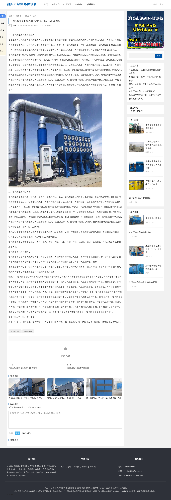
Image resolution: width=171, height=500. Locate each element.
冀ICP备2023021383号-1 (102, 488)
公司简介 (56, 4)
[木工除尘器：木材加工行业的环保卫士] (136, 251)
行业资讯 (67, 4)
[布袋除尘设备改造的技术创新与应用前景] (136, 167)
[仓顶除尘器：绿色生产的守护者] (136, 185)
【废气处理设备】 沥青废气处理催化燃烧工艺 (153, 144)
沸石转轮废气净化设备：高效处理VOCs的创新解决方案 (68, 398)
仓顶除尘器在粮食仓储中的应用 (143, 282)
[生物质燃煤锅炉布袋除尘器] (136, 128)
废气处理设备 (15, 331)
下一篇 (69, 365)
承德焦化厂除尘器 (153, 218)
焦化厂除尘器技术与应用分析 (142, 91)
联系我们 (91, 4)
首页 (46, 4)
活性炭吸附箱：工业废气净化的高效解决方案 (103, 398)
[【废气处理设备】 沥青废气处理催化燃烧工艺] (136, 147)
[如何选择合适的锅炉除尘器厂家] (136, 269)
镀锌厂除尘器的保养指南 (140, 232)
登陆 (155, 4)
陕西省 (18, 16)
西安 (27, 16)
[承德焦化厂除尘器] (136, 220)
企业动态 (79, 4)
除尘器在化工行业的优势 (140, 197)
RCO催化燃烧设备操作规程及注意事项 (23, 368)
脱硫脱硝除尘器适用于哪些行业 (78, 368)
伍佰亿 (124, 488)
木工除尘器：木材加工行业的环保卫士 (153, 248)
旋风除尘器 (18, 34)
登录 (17, 433)
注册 (161, 4)
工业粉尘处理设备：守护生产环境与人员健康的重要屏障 (30, 398)
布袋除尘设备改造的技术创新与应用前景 (153, 164)
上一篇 (11, 365)
